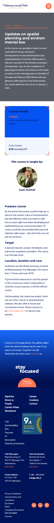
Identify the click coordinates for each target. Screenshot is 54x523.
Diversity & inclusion (14, 443)
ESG (7, 429)
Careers (33, 396)
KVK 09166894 (11, 513)
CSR (7, 422)
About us (9, 400)
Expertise (9, 396)
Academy (17, 26)
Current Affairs (12, 407)
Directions (9, 467)
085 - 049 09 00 (36, 475)
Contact (35, 354)
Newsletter (10, 411)
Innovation (10, 440)
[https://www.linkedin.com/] (34, 505)
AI (6, 436)
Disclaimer (9, 503)
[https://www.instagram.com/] (46, 505)
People (8, 404)
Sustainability (11, 425)
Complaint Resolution (14, 510)
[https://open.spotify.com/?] (40, 505)
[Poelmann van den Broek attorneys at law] (16, 6)
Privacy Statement (13, 494)
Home (7, 26)
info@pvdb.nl (35, 478)
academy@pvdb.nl (16, 311)
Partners (9, 433)
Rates (7, 507)
